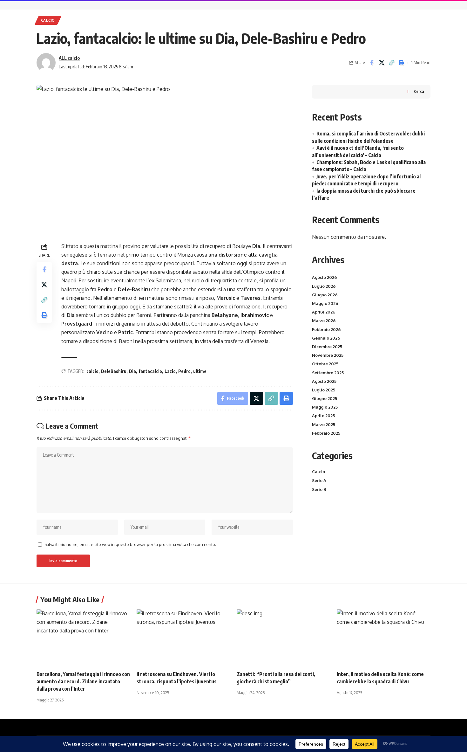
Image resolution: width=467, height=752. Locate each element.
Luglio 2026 (324, 286)
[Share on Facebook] (371, 63)
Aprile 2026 (323, 311)
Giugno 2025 (324, 398)
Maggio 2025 (325, 407)
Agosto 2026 (324, 277)
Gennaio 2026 (326, 338)
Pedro (184, 371)
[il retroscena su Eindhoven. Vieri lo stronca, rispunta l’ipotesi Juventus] (183, 637)
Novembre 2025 (327, 355)
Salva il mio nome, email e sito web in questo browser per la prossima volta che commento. (130, 544)
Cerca (419, 91)
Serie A (319, 480)
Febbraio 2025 (326, 433)
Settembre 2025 (328, 372)
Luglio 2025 (323, 389)
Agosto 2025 (324, 381)
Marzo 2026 (324, 320)
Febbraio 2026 (326, 329)
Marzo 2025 (323, 424)
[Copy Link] (391, 63)
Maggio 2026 (325, 303)
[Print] (401, 63)
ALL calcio (69, 58)
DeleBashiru (113, 371)
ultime (199, 371)
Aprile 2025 (323, 415)
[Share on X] (381, 63)
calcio (92, 371)
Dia (132, 371)
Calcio (48, 20)
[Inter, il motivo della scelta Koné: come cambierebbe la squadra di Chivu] (383, 637)
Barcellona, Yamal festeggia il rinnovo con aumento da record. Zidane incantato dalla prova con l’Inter (83, 681)
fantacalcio (150, 371)
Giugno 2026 (325, 294)
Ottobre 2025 (325, 363)
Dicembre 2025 (327, 346)
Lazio (170, 371)
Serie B (319, 489)
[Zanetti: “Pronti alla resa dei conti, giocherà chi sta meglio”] (283, 637)
